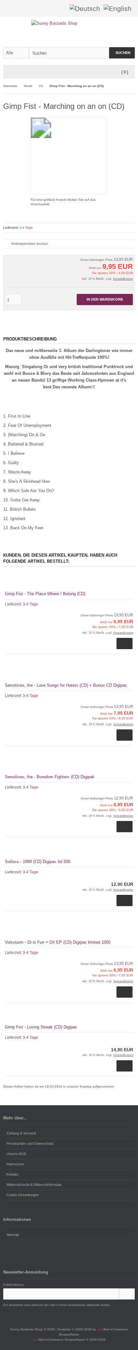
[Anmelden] (52, 8)
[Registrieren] (61, 8)
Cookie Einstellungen (22, 1195)
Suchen (122, 52)
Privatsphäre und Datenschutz (30, 1143)
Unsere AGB (16, 1154)
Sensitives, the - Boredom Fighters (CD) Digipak (49, 776)
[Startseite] (44, 8)
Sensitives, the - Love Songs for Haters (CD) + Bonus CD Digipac (66, 685)
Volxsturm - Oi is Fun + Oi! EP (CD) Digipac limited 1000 (57, 942)
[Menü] (7, 72)
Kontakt (12, 1174)
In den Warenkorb (105, 299)
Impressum (15, 1164)
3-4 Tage (26, 227)
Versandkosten (123, 278)
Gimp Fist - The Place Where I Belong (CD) (45, 593)
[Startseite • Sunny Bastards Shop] (69, 23)
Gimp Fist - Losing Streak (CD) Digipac (41, 1027)
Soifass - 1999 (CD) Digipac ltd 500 (37, 861)
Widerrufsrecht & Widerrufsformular (34, 1185)
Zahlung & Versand (21, 1133)
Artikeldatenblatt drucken (29, 243)
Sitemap (12, 1235)
